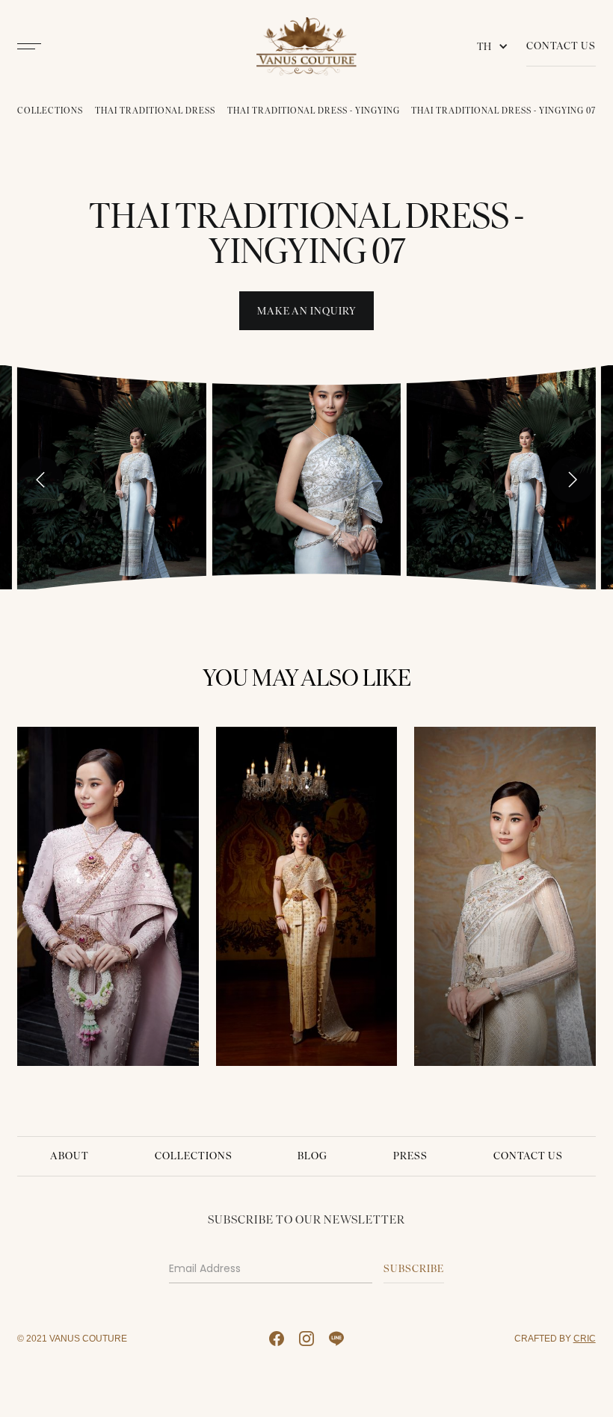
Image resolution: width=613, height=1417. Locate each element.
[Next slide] (572, 479)
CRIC (584, 1338)
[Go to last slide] (40, 479)
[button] (495, 46)
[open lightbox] (111, 477)
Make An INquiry (307, 311)
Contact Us (561, 46)
